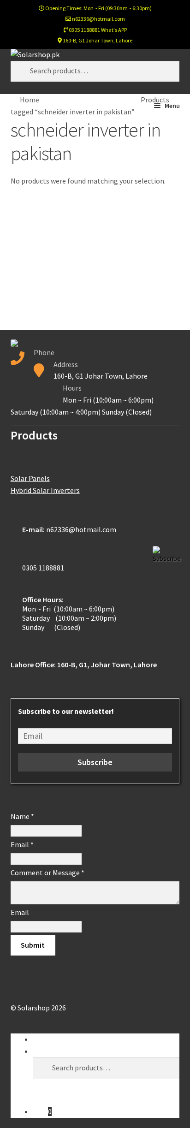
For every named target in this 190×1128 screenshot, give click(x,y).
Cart (42, 1111)
